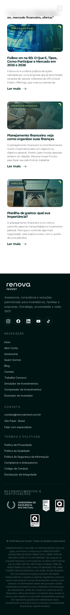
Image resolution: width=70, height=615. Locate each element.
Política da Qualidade (17, 450)
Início (7, 342)
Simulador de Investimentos (21, 383)
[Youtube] (38, 321)
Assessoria (11, 353)
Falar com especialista (17, 427)
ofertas (47, 17)
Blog (7, 365)
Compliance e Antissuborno (21, 462)
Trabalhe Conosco (15, 377)
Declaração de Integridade (20, 474)
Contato (9, 371)
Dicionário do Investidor (18, 395)
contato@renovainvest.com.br (22, 414)
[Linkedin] (28, 321)
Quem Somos (12, 359)
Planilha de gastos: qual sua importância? (28, 215)
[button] (60, 8)
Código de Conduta (16, 468)
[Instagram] (8, 321)
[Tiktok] (48, 321)
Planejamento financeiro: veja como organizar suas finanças (30, 137)
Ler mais (14, 88)
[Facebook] (18, 321)
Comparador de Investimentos (22, 389)
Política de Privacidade (18, 444)
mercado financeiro (27, 17)
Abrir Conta (11, 348)
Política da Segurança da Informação (26, 456)
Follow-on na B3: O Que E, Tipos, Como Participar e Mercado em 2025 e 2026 (32, 61)
